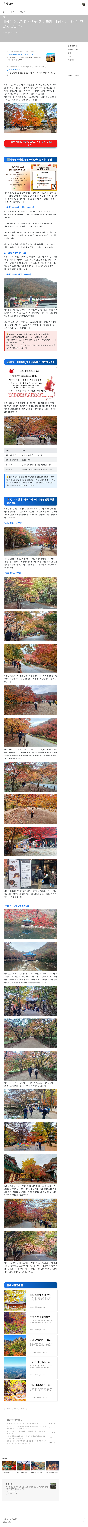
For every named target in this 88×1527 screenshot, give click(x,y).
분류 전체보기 (72, 46)
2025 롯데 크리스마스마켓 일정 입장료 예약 (21, 1423)
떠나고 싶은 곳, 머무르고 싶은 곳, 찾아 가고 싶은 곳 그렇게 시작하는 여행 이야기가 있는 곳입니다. (27, 1488)
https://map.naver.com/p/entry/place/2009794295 (24, 67)
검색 (78, 4)
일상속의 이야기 (73, 49)
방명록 (22, 11)
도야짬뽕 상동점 (14, 70)
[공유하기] (12, 1408)
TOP (83, 1520)
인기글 (76, 75)
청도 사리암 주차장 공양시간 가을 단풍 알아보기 (30, 143)
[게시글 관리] (15, 1408)
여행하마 (8, 4)
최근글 (70, 75)
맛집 (69, 53)
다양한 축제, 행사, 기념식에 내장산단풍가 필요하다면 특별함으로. (24, 58)
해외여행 (71, 60)
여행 (8, 1420)
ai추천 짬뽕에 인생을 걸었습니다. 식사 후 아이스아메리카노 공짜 (31, 74)
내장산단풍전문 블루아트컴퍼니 (20, 54)
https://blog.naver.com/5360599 (18, 51)
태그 (12, 11)
